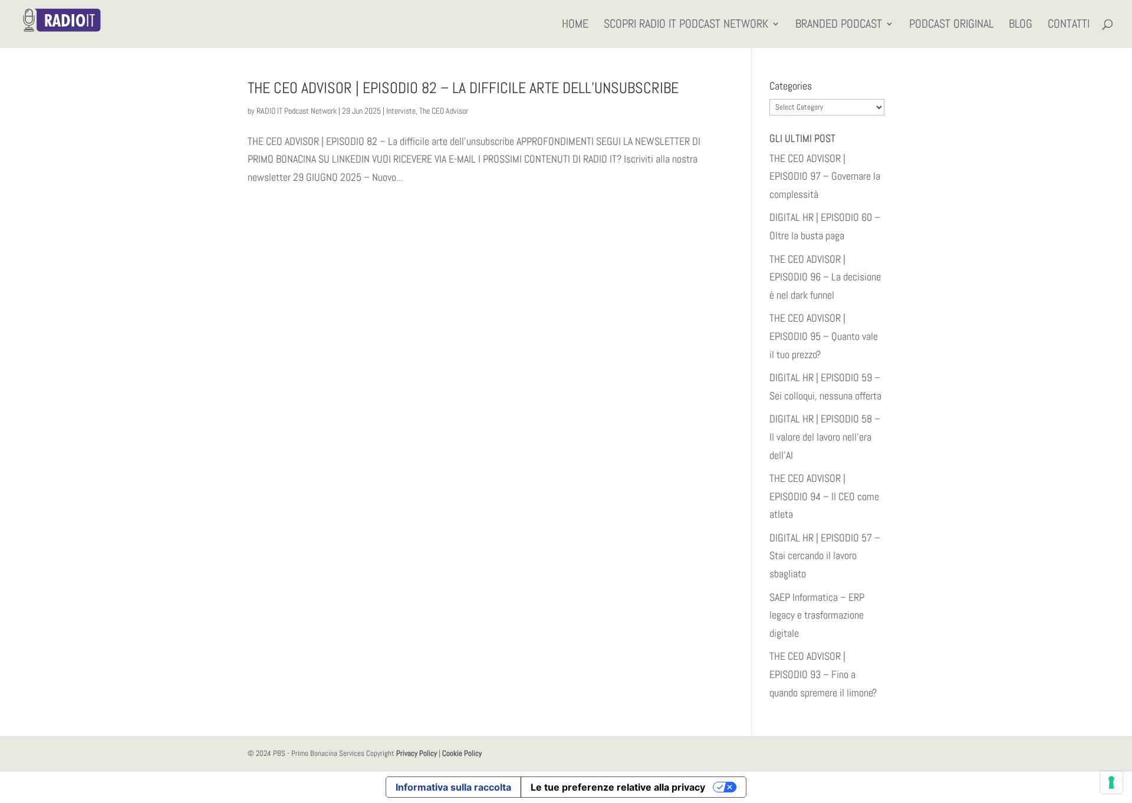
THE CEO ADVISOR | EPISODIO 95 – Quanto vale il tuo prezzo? (823, 336)
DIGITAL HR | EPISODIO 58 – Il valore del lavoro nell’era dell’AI (824, 436)
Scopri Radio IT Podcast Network (686, 25)
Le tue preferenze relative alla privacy (618, 787)
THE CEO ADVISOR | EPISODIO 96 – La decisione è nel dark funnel (825, 277)
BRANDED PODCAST (838, 25)
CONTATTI (1069, 25)
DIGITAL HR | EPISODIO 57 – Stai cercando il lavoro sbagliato (824, 555)
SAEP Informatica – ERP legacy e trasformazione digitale (816, 615)
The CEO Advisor (443, 110)
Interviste (401, 110)
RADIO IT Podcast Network (296, 110)
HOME (575, 25)
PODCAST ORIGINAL (951, 25)
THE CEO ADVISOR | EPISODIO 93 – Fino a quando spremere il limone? (823, 674)
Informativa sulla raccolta (453, 787)
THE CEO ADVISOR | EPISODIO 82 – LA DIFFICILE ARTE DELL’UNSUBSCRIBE (463, 88)
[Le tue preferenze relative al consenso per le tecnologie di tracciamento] (1111, 782)
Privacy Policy (416, 753)
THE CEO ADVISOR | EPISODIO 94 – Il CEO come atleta (824, 496)
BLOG (1020, 25)
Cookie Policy (462, 753)
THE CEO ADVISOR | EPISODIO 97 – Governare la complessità (824, 176)
